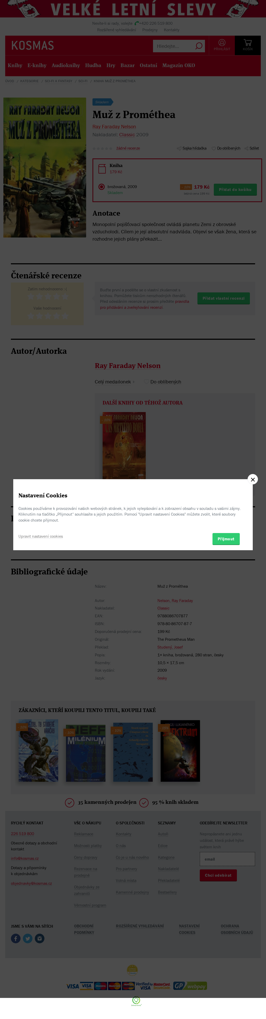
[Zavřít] (253, 479)
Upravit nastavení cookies (40, 536)
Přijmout (226, 538)
